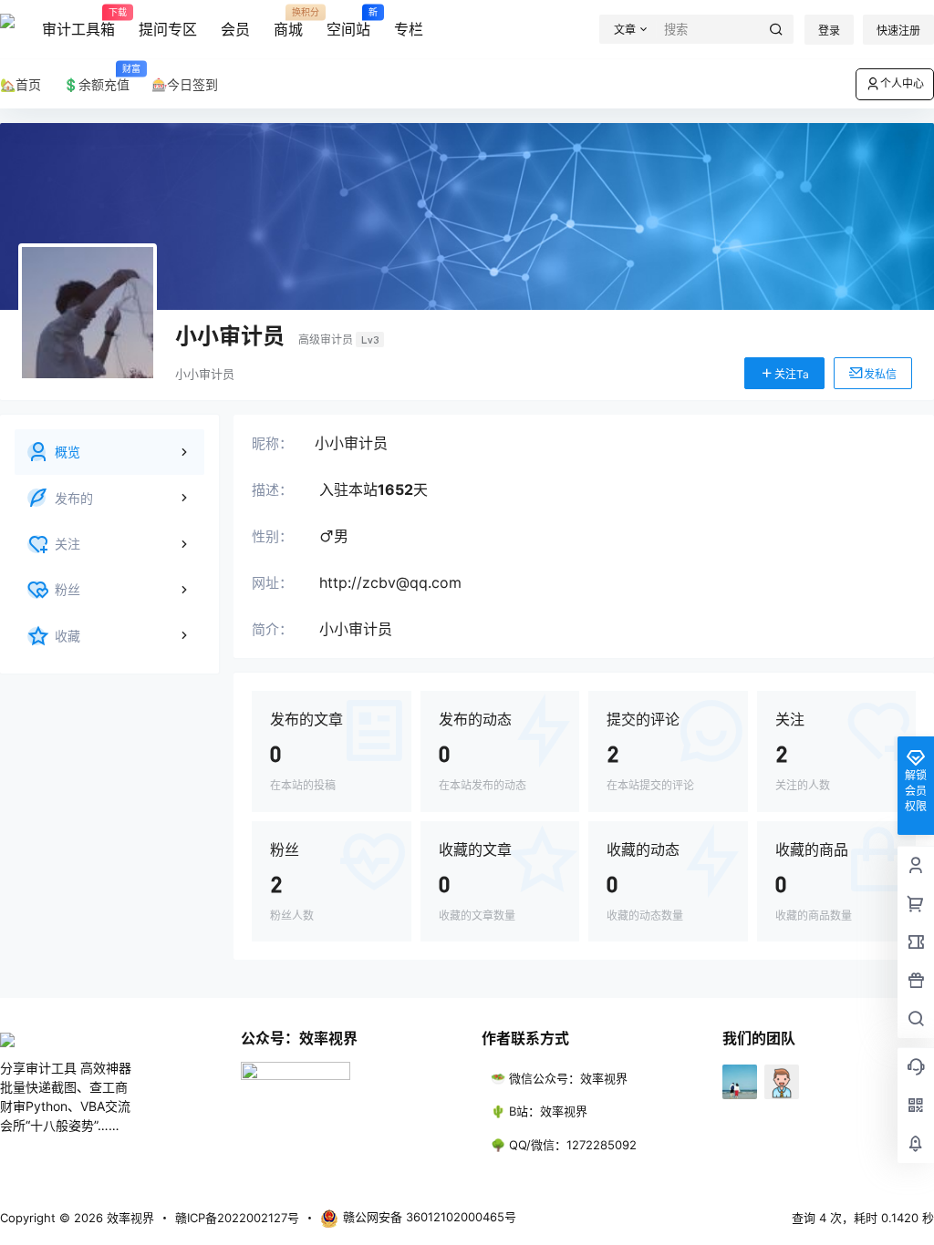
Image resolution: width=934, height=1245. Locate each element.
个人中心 (902, 83)
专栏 (408, 29)
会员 (235, 29)
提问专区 (168, 29)
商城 (288, 22)
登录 (829, 30)
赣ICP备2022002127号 (237, 1217)
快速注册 (898, 30)
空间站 (348, 22)
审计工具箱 (78, 22)
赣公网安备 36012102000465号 (429, 1216)
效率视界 (128, 1217)
